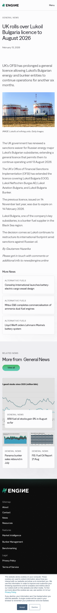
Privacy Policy (10, 592)
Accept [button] (22, 607)
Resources (7, 523)
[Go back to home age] (10, 5)
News (5, 518)
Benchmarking (9, 548)
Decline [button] (35, 607)
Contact (6, 512)
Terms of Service (10, 567)
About (5, 507)
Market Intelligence (11, 535)
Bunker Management (12, 542)
